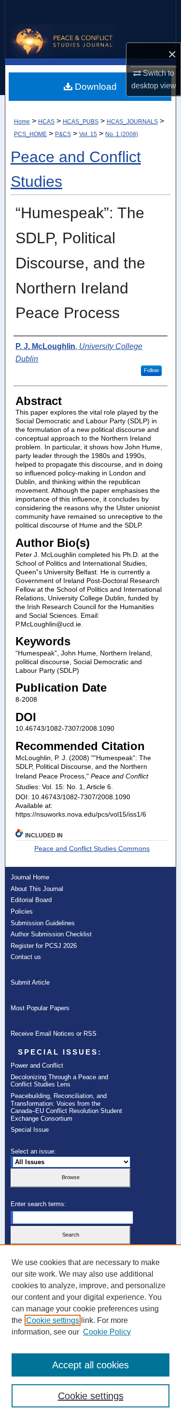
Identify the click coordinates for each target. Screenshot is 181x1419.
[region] (90, 1331)
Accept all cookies (90, 1365)
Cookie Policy (107, 1332)
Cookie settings (52, 1320)
